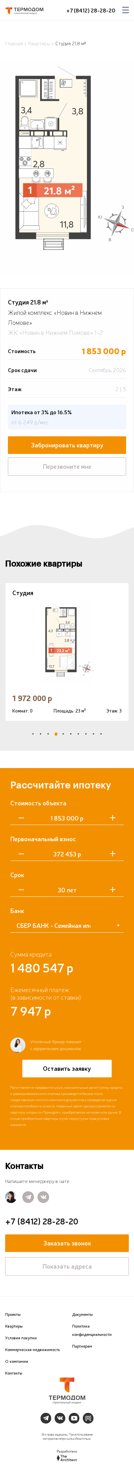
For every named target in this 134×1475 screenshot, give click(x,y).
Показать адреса (67, 1266)
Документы (82, 1314)
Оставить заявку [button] (67, 1068)
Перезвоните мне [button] (67, 466)
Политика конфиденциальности (92, 1330)
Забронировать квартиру (67, 444)
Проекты (13, 1314)
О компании (16, 1361)
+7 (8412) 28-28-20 (90, 10)
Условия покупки (21, 1338)
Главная (14, 43)
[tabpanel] (67, 652)
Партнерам (82, 1346)
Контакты (13, 1373)
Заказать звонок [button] (67, 1243)
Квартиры (39, 43)
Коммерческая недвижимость (32, 1349)
